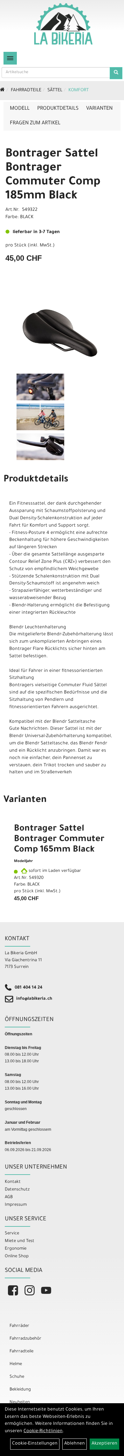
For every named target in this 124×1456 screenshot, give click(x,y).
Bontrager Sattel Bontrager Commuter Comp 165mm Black (59, 840)
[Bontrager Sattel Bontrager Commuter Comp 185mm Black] (62, 333)
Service (12, 1233)
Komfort (78, 90)
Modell (20, 109)
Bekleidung (20, 1389)
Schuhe (17, 1377)
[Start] (2, 90)
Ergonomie (15, 1248)
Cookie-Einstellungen (35, 1443)
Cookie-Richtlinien (43, 1431)
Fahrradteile (26, 90)
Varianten (99, 109)
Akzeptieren (104, 1443)
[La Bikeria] (63, 24)
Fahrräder (19, 1326)
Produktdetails (58, 109)
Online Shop (17, 1256)
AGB (9, 1197)
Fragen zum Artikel (35, 123)
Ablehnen (74, 1443)
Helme (16, 1364)
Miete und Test (19, 1241)
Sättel (54, 90)
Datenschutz (17, 1189)
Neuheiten (20, 1402)
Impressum (16, 1205)
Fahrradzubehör (25, 1338)
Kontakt (13, 1182)
